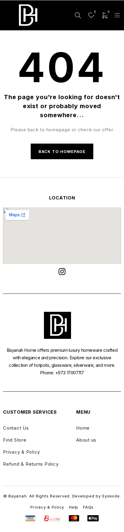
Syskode (110, 496)
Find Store (14, 440)
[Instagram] (62, 271)
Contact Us (16, 428)
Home (83, 428)
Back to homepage (62, 151)
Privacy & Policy (21, 452)
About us (86, 440)
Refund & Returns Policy (30, 464)
